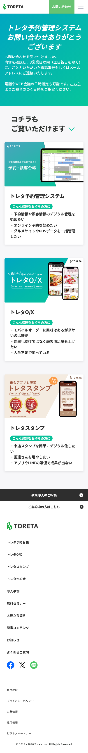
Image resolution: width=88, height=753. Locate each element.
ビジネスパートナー (19, 733)
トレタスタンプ (18, 566)
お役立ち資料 (16, 615)
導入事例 (13, 591)
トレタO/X (14, 554)
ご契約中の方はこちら (44, 507)
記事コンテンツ (18, 627)
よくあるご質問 (18, 652)
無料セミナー (16, 603)
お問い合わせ (61, 6)
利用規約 (12, 690)
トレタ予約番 (16, 579)
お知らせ (13, 640)
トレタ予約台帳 (18, 542)
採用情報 (12, 722)
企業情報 (12, 711)
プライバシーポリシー (20, 701)
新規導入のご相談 (44, 495)
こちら (75, 83)
